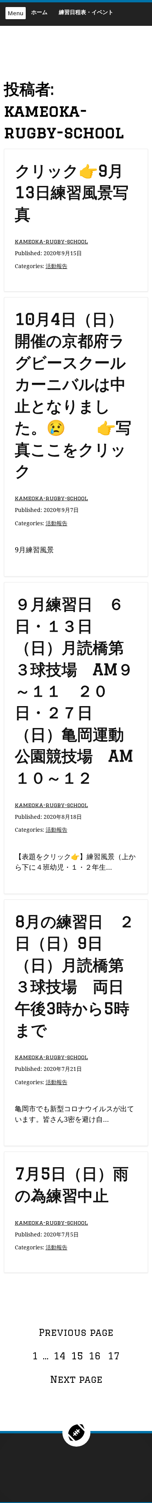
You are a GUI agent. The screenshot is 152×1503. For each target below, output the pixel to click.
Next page (76, 1379)
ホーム (39, 12)
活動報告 (56, 266)
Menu (15, 13)
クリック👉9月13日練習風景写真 (72, 192)
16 (95, 1355)
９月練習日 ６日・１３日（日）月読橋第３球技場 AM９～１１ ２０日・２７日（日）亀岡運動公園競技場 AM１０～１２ (74, 690)
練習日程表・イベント (86, 12)
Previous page (76, 1332)
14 (60, 1355)
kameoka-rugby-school (51, 241)
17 (114, 1355)
